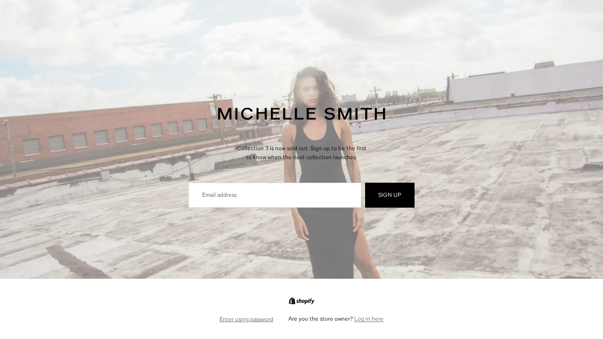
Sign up (389, 195)
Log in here (368, 319)
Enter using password (246, 319)
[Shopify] (301, 301)
